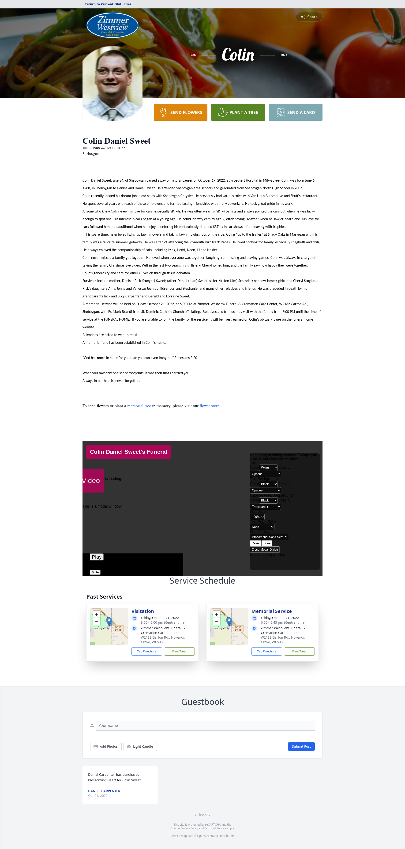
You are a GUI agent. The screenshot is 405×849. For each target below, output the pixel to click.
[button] (109, 622)
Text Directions (147, 651)
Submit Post (301, 746)
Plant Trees (179, 651)
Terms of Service (215, 828)
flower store (209, 405)
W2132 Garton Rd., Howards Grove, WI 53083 (163, 639)
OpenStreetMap (207, 836)
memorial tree (139, 405)
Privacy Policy (189, 828)
